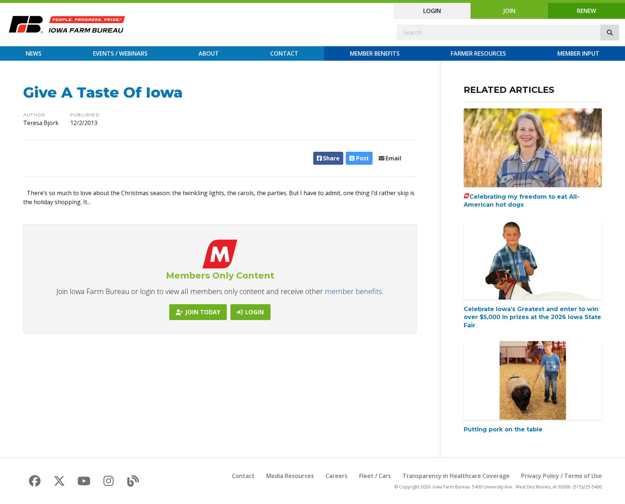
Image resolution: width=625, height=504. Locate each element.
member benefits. (354, 291)
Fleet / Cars (375, 476)
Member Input (578, 53)
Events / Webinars (120, 53)
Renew (586, 11)
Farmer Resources (478, 53)
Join (509, 11)
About (209, 53)
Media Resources (290, 476)
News (34, 53)
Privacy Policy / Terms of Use (561, 476)
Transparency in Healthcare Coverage (456, 476)
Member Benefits (375, 53)
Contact (284, 53)
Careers (337, 476)
